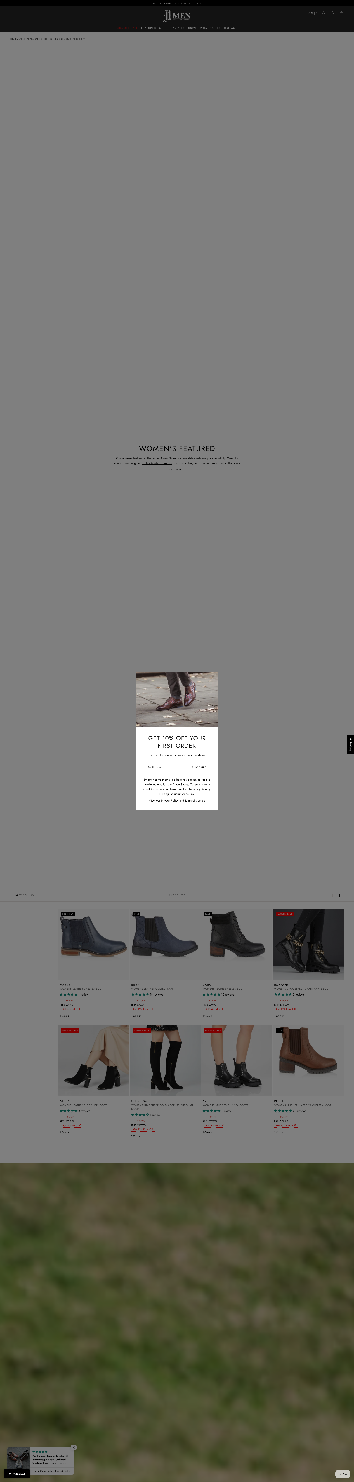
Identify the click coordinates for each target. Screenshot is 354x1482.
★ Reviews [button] (350, 744)
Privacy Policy (169, 800)
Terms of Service (195, 800)
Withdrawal (17, 1474)
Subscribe (199, 767)
